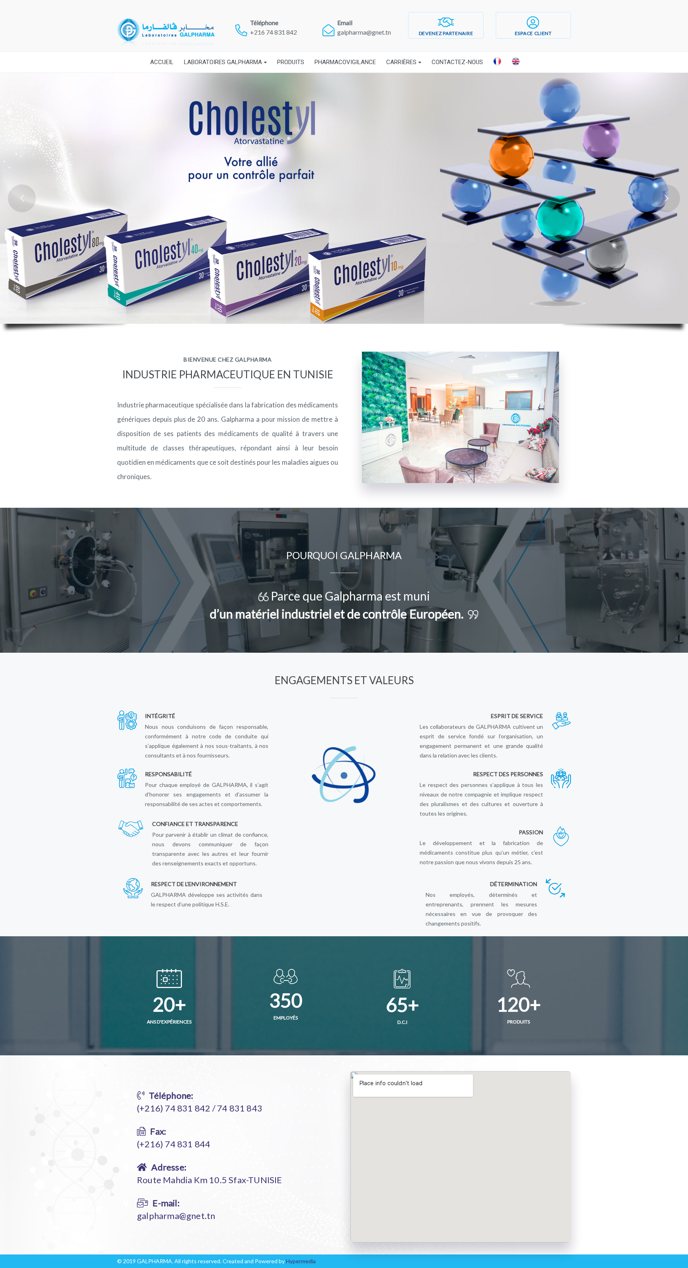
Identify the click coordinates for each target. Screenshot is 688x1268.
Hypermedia (301, 1261)
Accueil (162, 62)
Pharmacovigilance (345, 62)
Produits (290, 62)
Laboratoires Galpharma (223, 62)
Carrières (401, 62)
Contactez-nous (457, 62)
